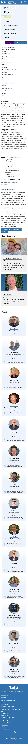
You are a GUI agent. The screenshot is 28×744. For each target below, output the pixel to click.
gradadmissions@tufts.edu (9, 69)
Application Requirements (12, 25)
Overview (7, 21)
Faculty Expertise (9, 29)
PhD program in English (19, 104)
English (4, 59)
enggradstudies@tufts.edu (7, 706)
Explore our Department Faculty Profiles (11, 231)
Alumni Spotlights (10, 33)
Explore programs (10, 8)
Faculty (6, 37)
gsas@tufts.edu (5, 697)
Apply (9, 43)
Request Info (20, 43)
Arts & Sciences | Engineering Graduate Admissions (13, 2)
